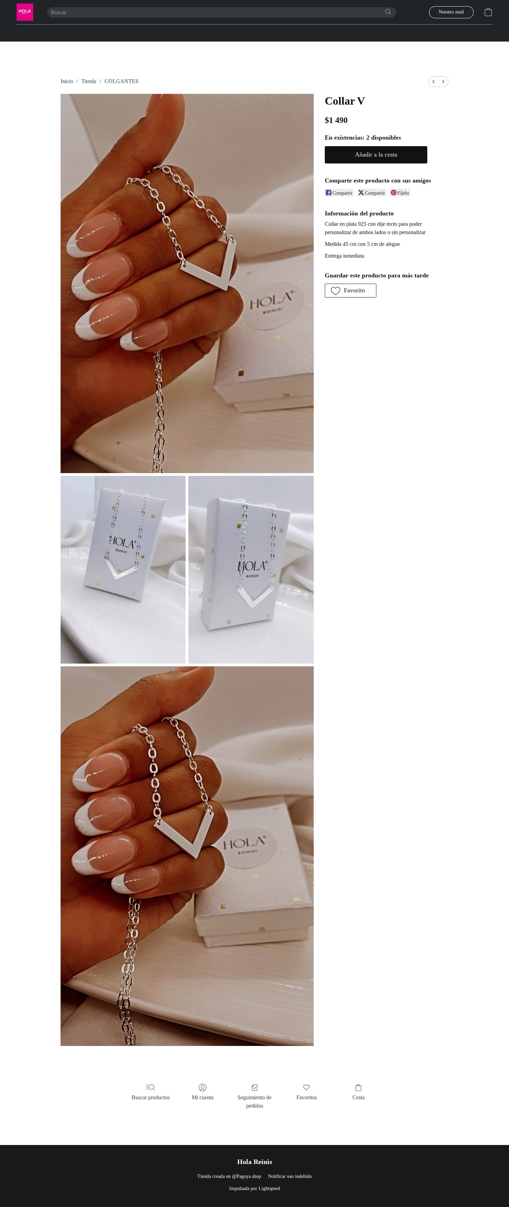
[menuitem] (433, 82)
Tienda (88, 81)
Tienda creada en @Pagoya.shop (229, 1176)
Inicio (67, 81)
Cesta (358, 1097)
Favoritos (306, 1097)
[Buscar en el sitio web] (388, 12)
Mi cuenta (203, 1097)
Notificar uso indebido (290, 1176)
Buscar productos (151, 1097)
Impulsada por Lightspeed (254, 1188)
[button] (25, 12)
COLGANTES (122, 81)
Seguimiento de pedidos (254, 1101)
